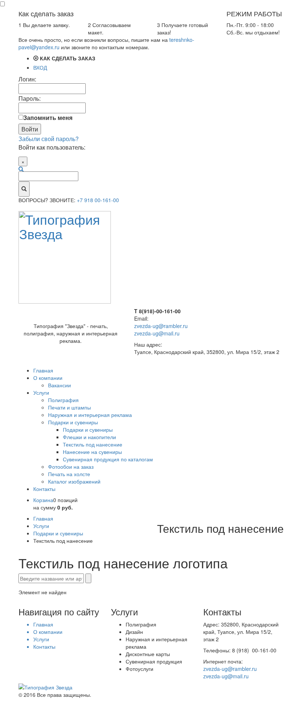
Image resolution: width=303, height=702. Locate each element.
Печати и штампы (69, 407)
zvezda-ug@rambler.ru (161, 326)
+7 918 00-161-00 (98, 200)
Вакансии (59, 385)
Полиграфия (63, 400)
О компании (47, 377)
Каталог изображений (74, 481)
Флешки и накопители (89, 437)
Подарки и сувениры (73, 422)
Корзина (43, 500)
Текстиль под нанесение (92, 444)
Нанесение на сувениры (92, 451)
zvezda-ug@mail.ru (157, 333)
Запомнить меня (47, 117)
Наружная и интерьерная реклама (90, 414)
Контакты (44, 488)
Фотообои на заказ (70, 466)
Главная (43, 370)
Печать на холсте (69, 474)
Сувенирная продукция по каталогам (108, 459)
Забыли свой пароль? (48, 138)
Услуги (41, 392)
